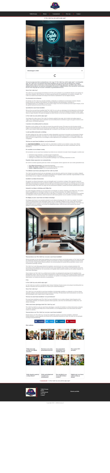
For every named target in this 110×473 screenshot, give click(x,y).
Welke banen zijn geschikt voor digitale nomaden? (31, 350)
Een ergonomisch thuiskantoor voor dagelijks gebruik (60, 350)
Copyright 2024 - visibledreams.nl (55, 402)
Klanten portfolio (74, 391)
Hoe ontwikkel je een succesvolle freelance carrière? (61, 376)
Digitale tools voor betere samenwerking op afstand (77, 376)
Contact (78, 14)
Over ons (68, 14)
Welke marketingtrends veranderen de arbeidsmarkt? (47, 376)
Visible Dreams (33, 14)
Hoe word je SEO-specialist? (75, 349)
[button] (82, 70)
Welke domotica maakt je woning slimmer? (32, 375)
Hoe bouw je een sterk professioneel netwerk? (47, 349)
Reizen (44, 14)
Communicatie (56, 14)
